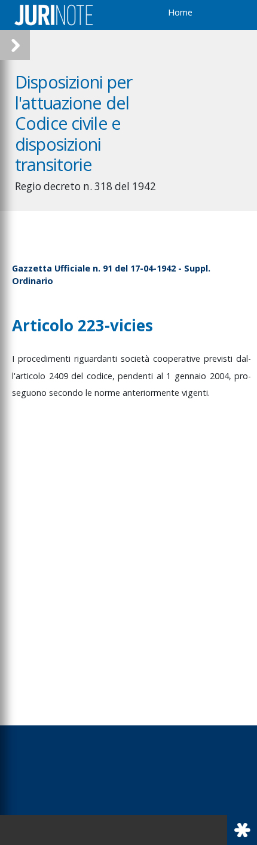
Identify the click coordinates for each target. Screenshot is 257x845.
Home (180, 12)
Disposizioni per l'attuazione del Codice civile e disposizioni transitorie (73, 123)
